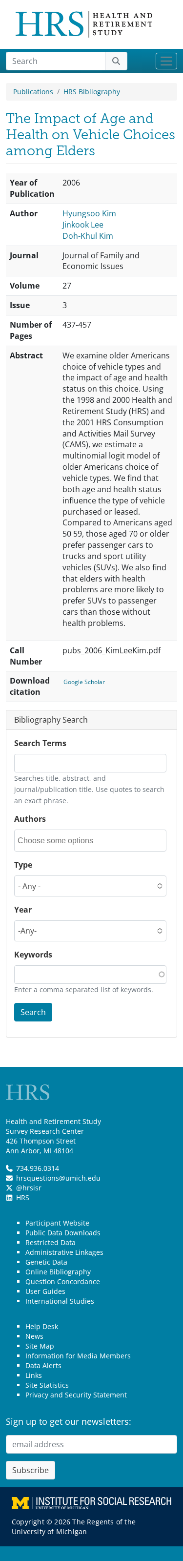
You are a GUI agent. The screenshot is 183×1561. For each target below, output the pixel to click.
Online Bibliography (58, 1271)
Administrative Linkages (64, 1252)
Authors (30, 818)
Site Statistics (47, 1385)
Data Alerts (43, 1365)
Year (23, 909)
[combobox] (61, 840)
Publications (33, 91)
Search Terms (40, 743)
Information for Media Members (78, 1355)
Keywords (33, 954)
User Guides (45, 1291)
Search (33, 1012)
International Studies (59, 1301)
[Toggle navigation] (166, 61)
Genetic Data (46, 1262)
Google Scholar (84, 682)
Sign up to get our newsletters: (68, 1421)
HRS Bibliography (91, 91)
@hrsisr (28, 1187)
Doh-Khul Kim (87, 235)
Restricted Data (50, 1242)
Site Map (39, 1346)
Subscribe (30, 1470)
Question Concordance (62, 1281)
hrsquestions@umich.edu (58, 1178)
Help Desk (41, 1326)
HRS (22, 1197)
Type (23, 864)
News (34, 1336)
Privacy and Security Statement (76, 1394)
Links (33, 1375)
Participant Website (57, 1223)
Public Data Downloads (63, 1232)
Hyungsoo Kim (89, 213)
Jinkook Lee (82, 224)
